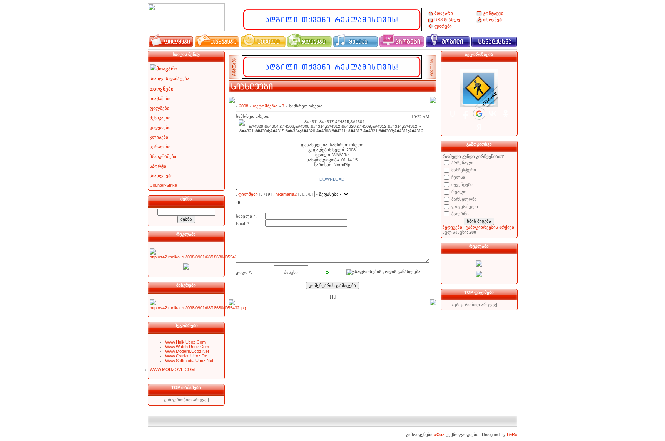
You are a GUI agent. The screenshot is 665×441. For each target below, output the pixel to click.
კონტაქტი (493, 13)
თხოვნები (493, 19)
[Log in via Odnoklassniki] (505, 113)
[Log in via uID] (452, 113)
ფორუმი (443, 26)
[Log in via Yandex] (479, 127)
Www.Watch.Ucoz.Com (187, 346)
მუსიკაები (160, 118)
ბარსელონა (464, 199)
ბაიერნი (460, 213)
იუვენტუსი (462, 184)
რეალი (458, 191)
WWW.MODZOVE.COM (172, 369)
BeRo (512, 434)
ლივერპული (464, 206)
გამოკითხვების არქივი (490, 227)
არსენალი (462, 162)
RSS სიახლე (447, 19)
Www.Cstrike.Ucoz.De (186, 356)
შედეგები (452, 227)
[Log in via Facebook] (465, 113)
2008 (243, 106)
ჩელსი (458, 177)
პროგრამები (163, 156)
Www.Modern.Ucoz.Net (187, 351)
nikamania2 (286, 194)
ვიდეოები (160, 127)
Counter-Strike (163, 185)
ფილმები (159, 108)
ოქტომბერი (265, 106)
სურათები (160, 146)
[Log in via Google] (479, 113)
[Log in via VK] (492, 113)
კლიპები (159, 137)
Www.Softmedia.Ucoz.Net (189, 360)
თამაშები (160, 98)
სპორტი (158, 166)
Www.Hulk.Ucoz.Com (185, 342)
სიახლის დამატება (169, 78)
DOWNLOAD (331, 179)
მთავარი (443, 13)
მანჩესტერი (463, 170)
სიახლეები (161, 175)
